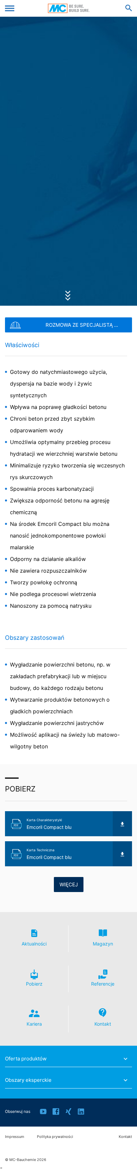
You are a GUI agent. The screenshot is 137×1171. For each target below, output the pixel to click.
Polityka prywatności (55, 1137)
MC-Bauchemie (68, 8)
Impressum (14, 1137)
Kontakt (125, 1137)
